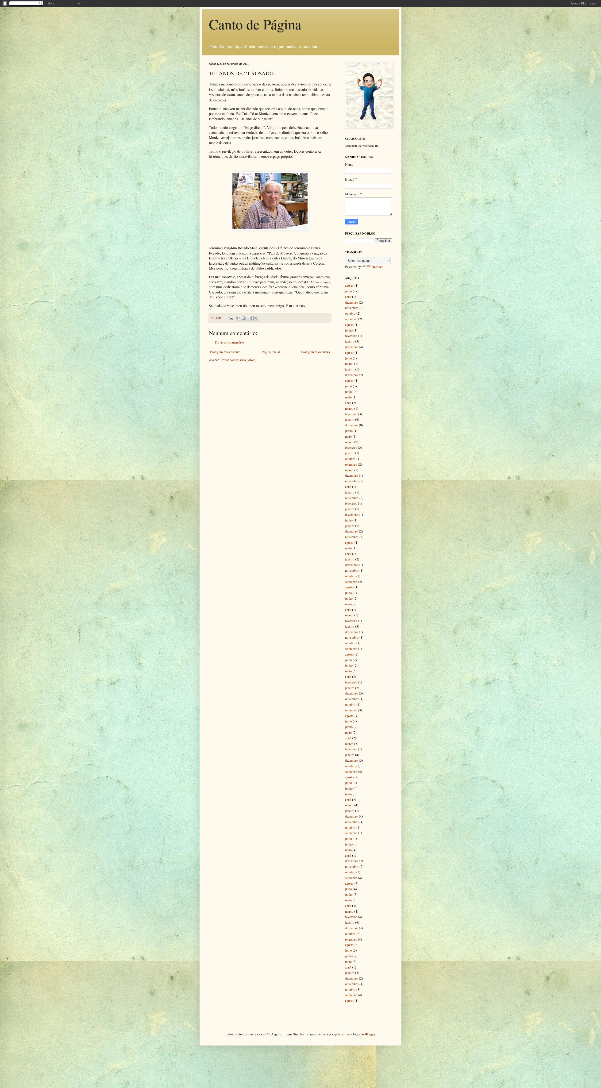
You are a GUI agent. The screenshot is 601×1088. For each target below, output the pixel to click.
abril (348, 296)
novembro (351, 307)
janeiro (349, 341)
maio (348, 397)
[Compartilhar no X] (247, 318)
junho (349, 330)
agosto (349, 285)
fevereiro (351, 335)
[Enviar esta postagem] (230, 318)
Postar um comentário (229, 342)
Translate (377, 266)
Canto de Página (255, 24)
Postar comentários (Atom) (239, 360)
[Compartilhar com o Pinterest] (256, 318)
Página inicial (271, 352)
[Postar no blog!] (243, 318)
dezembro (351, 302)
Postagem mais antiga (315, 352)
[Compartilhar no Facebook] (252, 318)
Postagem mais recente (225, 352)
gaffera (338, 1034)
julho (348, 291)
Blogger (370, 1034)
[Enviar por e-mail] (238, 318)
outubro (350, 313)
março (349, 363)
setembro (351, 319)
